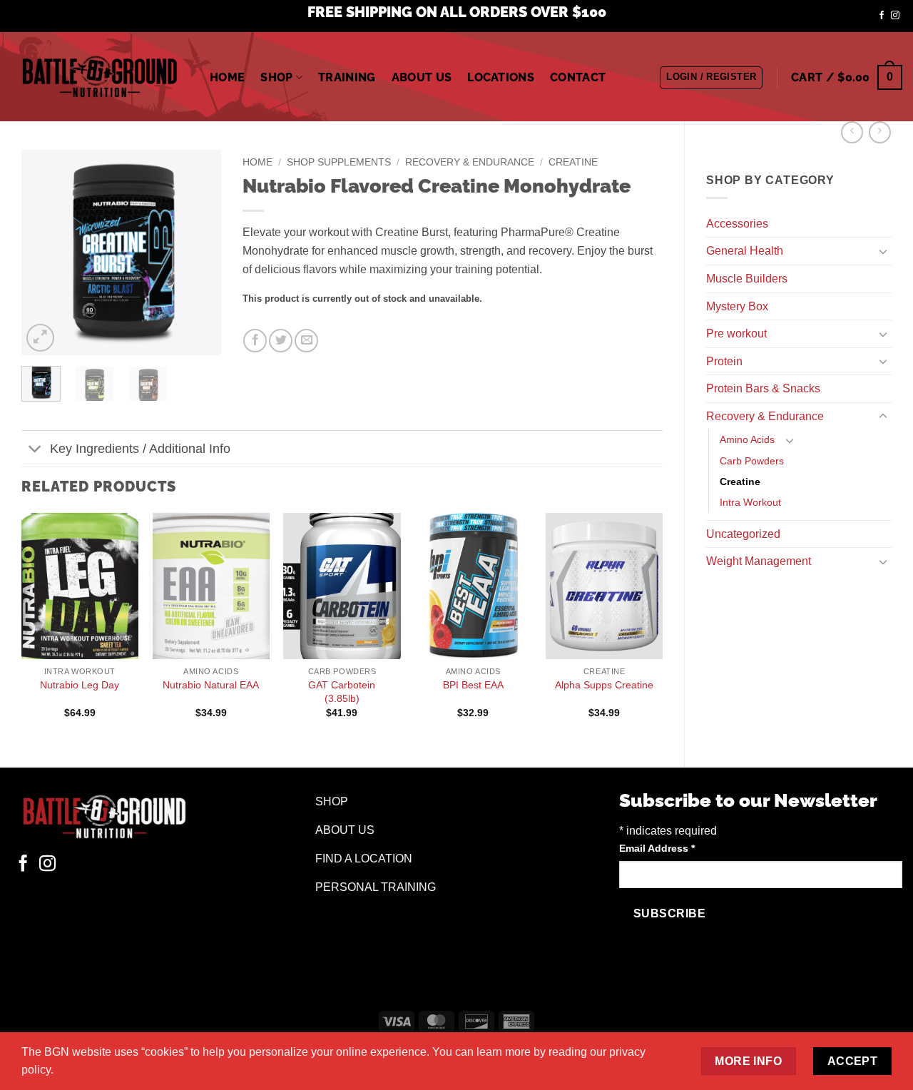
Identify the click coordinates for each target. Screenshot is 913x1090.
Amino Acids (747, 439)
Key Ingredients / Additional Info (140, 449)
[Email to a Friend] (306, 340)
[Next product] (852, 132)
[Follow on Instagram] (895, 16)
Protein (724, 361)
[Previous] (43, 252)
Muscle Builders (746, 278)
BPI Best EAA (473, 685)
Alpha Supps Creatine (604, 685)
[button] (711, 77)
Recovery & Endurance (765, 416)
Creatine (740, 481)
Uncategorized (743, 534)
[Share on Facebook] (255, 340)
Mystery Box (737, 306)
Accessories (737, 224)
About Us (422, 77)
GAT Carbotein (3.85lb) (341, 691)
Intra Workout (750, 502)
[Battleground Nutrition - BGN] (99, 77)
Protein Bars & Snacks (763, 388)
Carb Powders (752, 461)
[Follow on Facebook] (881, 16)
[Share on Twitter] (280, 340)
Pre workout (736, 333)
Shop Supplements (339, 162)
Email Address (657, 848)
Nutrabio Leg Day (79, 685)
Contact (578, 77)
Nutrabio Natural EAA (211, 685)
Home (227, 77)
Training (347, 77)
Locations (500, 77)
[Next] (199, 252)
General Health (744, 251)
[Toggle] (883, 251)
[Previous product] (880, 132)
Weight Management (758, 561)
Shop (276, 77)
